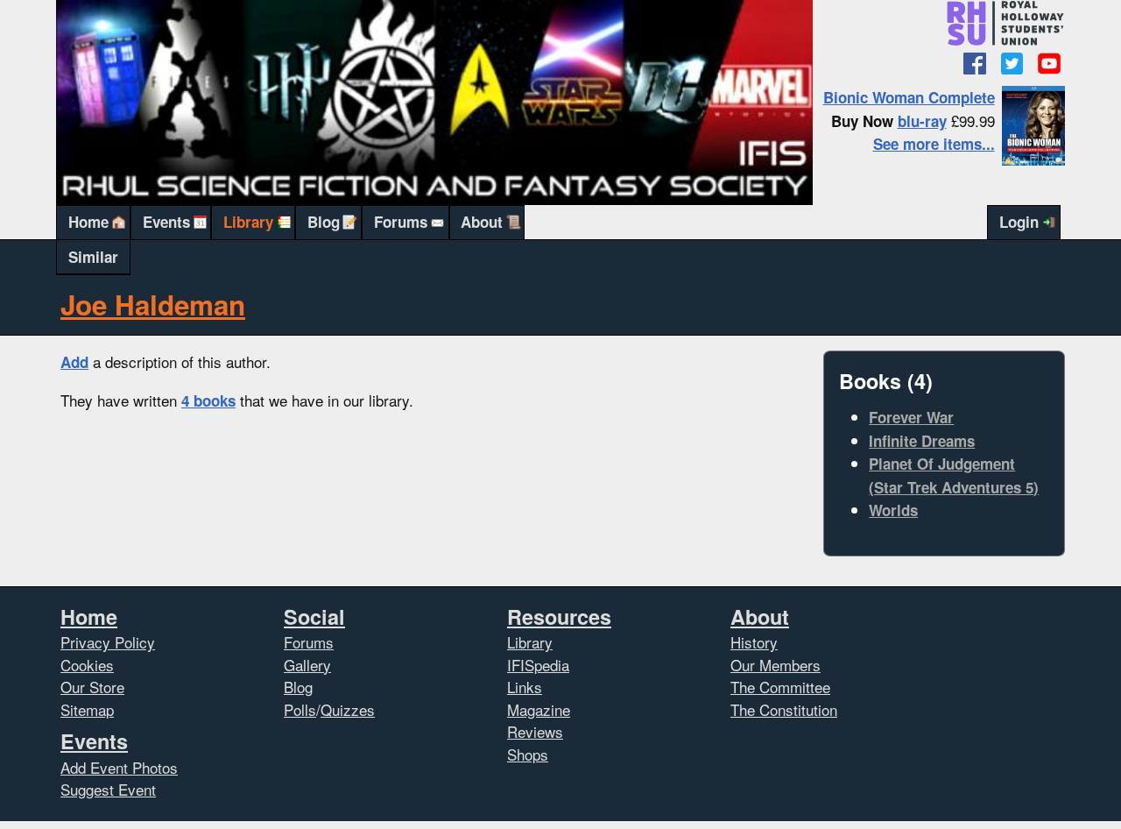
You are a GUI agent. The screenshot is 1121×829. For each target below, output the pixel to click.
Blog (323, 221)
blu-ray (922, 120)
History (754, 642)
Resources (559, 616)
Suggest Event (108, 789)
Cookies (87, 665)
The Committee (780, 687)
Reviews (535, 731)
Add (74, 361)
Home (88, 221)
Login (1019, 221)
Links (524, 687)
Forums (400, 221)
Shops (527, 754)
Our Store (92, 687)
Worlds (893, 510)
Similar (93, 256)
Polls (300, 709)
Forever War (911, 417)
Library (248, 221)
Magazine (538, 709)
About (482, 221)
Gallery (307, 665)
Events (166, 221)
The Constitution (783, 709)
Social (314, 616)
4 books (208, 400)
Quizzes (348, 709)
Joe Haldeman (152, 304)
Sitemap (87, 709)
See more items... (934, 143)
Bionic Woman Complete (909, 97)
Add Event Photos (119, 767)
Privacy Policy (107, 642)
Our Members (775, 665)
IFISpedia (538, 665)
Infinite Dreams (922, 440)
